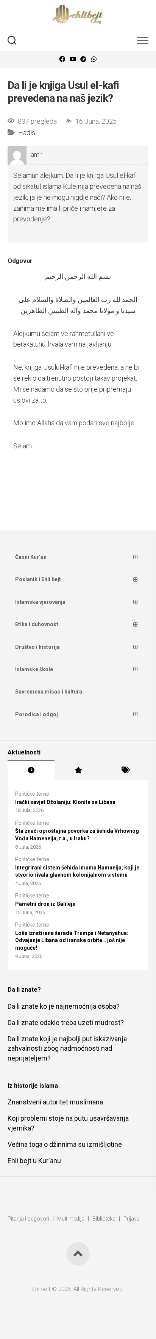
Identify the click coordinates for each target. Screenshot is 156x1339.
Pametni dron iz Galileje (45, 904)
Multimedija (70, 1219)
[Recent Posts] (31, 770)
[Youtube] (72, 59)
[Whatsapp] (94, 59)
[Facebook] (62, 59)
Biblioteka (103, 1219)
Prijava (131, 1219)
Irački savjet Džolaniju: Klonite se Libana (65, 802)
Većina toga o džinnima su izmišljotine (65, 1144)
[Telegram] (83, 59)
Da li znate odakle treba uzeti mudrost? (66, 1022)
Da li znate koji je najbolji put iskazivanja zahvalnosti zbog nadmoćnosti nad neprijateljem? (67, 1048)
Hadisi (27, 133)
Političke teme (32, 794)
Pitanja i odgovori (28, 1219)
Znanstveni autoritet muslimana (55, 1102)
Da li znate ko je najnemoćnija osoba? (64, 1006)
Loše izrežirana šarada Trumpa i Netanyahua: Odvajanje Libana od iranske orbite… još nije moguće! (71, 940)
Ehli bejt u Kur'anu (34, 1161)
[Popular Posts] (78, 770)
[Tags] (124, 770)
